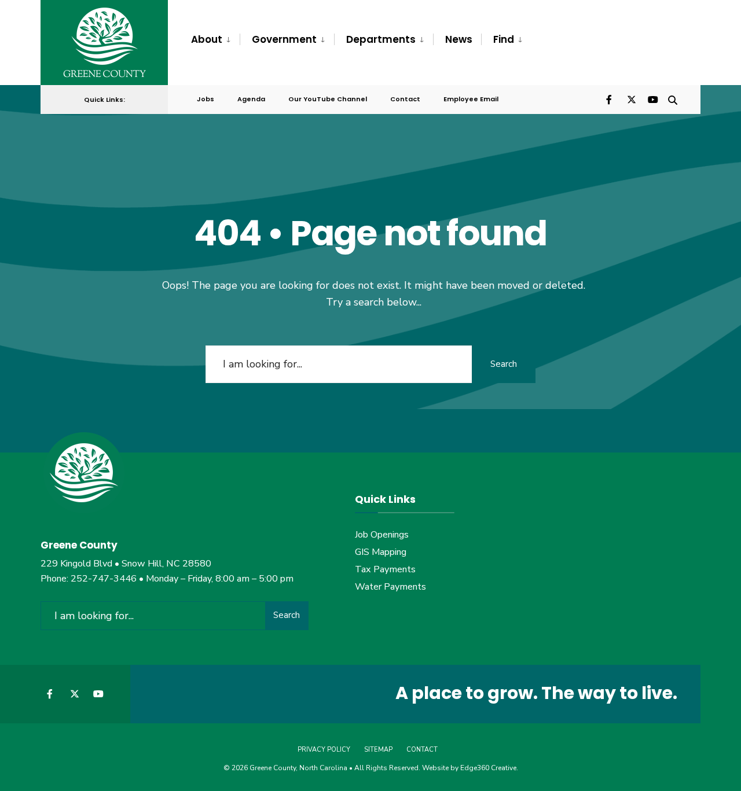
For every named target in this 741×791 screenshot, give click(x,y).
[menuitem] (215, 39)
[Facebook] (610, 99)
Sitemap (378, 749)
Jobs (205, 99)
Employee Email (470, 99)
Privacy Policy (324, 749)
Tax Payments (385, 569)
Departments (381, 39)
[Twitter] (631, 99)
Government (284, 39)
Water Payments (390, 586)
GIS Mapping (380, 552)
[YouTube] (651, 99)
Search (503, 364)
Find (503, 39)
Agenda (251, 99)
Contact (405, 99)
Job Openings (382, 534)
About (206, 39)
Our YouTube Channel (327, 99)
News (458, 39)
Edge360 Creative (488, 767)
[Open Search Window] (672, 99)
